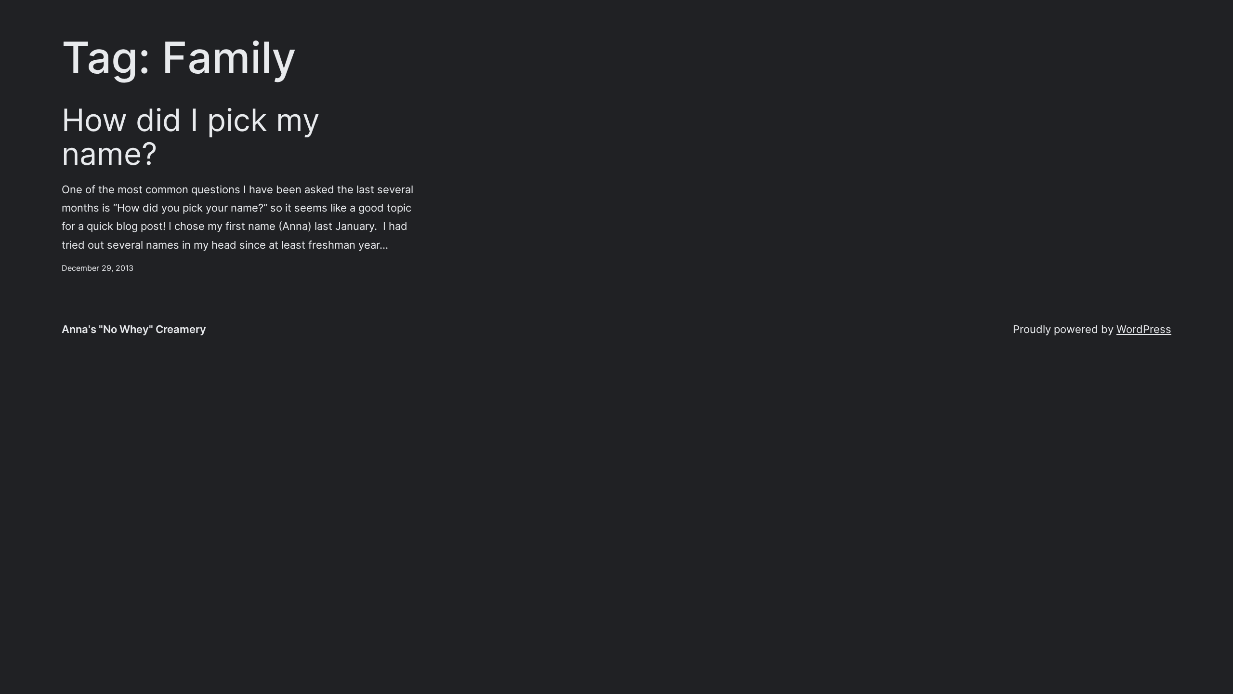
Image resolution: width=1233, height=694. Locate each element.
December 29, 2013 (97, 268)
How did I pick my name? (191, 137)
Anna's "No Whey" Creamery (134, 328)
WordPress (1143, 328)
